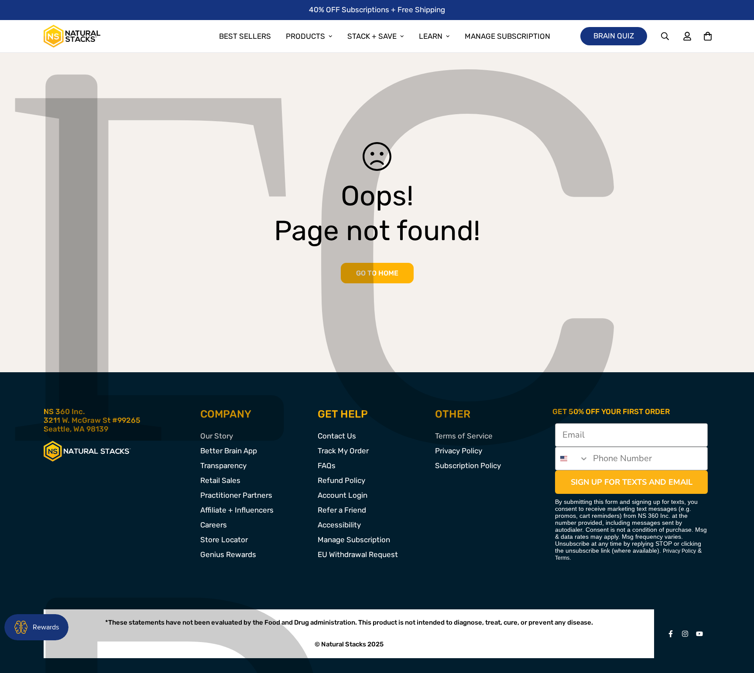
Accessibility (339, 524)
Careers (213, 524)
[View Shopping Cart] (707, 36)
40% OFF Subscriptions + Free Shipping (377, 9)
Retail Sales (220, 480)
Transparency (223, 465)
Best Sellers (245, 36)
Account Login (342, 495)
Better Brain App (228, 450)
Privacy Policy (458, 450)
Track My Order (343, 450)
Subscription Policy (468, 465)
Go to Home (377, 273)
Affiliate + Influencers (237, 510)
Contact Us (337, 436)
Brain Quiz (613, 35)
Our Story (216, 436)
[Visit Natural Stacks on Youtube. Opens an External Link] (699, 633)
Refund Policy (341, 480)
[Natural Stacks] (72, 36)
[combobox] (572, 458)
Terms (562, 558)
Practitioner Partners (236, 495)
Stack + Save (372, 36)
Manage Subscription (507, 36)
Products (305, 36)
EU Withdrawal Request (358, 554)
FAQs (327, 465)
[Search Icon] (665, 36)
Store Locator (224, 539)
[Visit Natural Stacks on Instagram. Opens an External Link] (685, 633)
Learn (430, 36)
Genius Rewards (228, 554)
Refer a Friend (342, 510)
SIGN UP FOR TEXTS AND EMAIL (631, 482)
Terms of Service (464, 436)
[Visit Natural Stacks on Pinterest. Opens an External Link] (671, 633)
